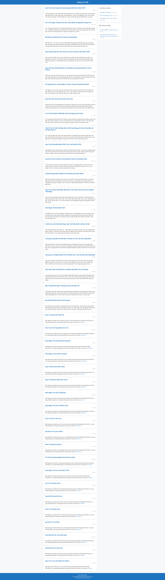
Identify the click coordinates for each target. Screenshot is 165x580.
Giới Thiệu (77, 578)
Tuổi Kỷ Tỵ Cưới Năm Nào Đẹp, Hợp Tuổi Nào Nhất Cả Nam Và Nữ (67, 224)
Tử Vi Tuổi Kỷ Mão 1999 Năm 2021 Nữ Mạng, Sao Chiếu (64, 113)
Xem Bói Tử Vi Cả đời (52, 522)
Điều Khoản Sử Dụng (87, 576)
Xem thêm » (82, 322)
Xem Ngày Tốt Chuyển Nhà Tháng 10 (58, 341)
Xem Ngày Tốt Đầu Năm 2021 (55, 208)
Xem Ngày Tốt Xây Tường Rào (55, 392)
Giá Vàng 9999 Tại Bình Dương (108, 30)
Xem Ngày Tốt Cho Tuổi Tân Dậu (108, 18)
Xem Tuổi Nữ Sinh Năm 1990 (55, 367)
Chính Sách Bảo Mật (77, 576)
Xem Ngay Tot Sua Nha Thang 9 (56, 354)
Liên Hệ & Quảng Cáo (85, 578)
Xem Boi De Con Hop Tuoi (54, 548)
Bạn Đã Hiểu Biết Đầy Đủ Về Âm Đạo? (58, 300)
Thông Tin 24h (82, 2)
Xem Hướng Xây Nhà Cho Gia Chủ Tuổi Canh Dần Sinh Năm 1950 (67, 52)
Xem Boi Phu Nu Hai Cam (53, 496)
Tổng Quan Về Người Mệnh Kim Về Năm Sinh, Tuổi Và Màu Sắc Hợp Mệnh (70, 255)
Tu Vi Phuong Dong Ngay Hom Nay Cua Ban (60, 457)
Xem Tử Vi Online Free (52, 509)
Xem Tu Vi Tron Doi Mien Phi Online (57, 561)
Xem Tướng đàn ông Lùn (53, 444)
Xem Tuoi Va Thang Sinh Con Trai (56, 328)
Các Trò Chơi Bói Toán (53, 483)
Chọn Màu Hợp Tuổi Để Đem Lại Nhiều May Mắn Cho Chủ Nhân (66, 269)
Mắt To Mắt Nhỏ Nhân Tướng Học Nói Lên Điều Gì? (62, 286)
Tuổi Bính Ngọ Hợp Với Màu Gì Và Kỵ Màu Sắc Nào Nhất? (64, 173)
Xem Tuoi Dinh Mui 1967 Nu (54, 315)
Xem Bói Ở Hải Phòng (105, 12)
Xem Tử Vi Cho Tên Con (53, 418)
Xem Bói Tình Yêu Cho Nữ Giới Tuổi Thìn (59, 99)
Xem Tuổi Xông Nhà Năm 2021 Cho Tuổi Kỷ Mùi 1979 (63, 144)
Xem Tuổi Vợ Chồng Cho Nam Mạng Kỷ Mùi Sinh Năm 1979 (65, 8)
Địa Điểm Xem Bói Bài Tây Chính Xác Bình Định (61, 37)
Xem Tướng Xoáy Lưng (106, 15)
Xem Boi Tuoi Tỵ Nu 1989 (53, 431)
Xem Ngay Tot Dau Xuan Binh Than (57, 470)
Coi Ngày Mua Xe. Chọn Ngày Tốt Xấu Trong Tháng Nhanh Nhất (67, 84)
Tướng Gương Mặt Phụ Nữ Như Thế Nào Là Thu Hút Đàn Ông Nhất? (68, 238)
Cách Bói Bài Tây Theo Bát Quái (56, 535)
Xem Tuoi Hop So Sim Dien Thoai (56, 380)
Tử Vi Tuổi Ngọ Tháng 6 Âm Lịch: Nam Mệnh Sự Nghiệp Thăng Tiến (68, 22)
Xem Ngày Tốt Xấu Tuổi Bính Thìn (56, 405)
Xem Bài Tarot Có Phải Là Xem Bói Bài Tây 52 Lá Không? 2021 (66, 159)
